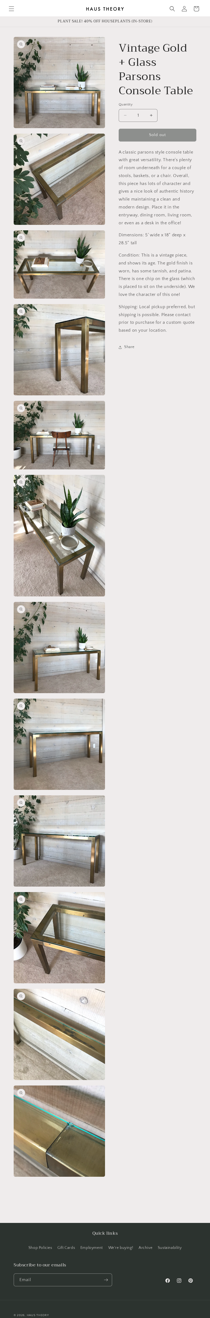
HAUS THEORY (38, 1315)
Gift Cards (66, 1248)
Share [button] (129, 347)
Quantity (126, 104)
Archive (145, 1248)
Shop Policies (40, 1248)
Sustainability (170, 1248)
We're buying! (120, 1248)
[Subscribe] (106, 1279)
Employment (91, 1248)
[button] (11, 9)
